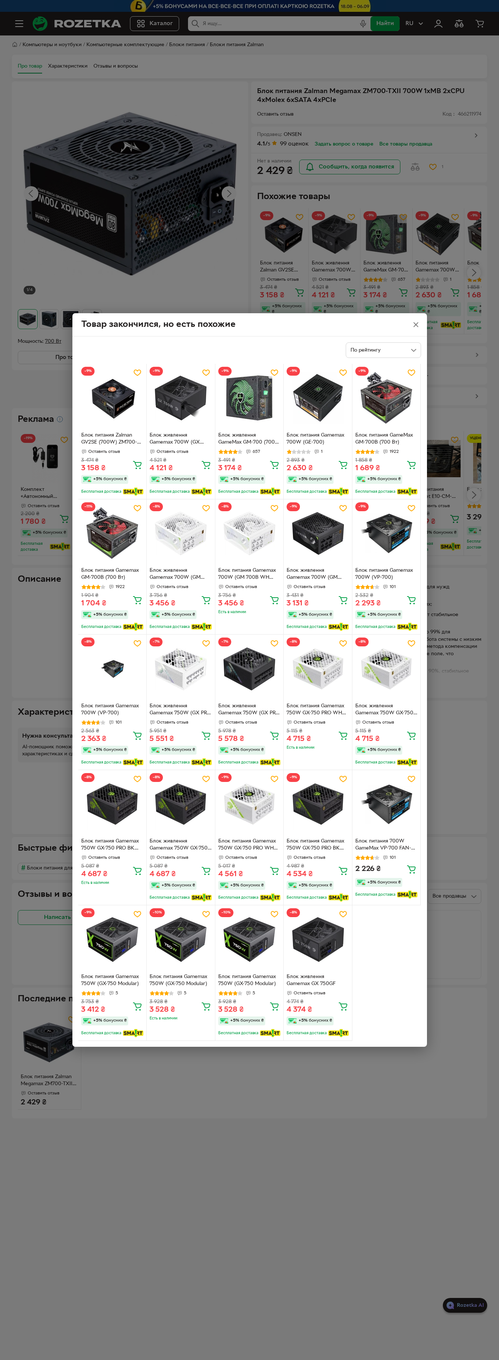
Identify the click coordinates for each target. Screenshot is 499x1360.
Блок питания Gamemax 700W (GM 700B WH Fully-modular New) (247, 574)
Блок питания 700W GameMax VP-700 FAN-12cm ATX (383, 845)
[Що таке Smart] (133, 491)
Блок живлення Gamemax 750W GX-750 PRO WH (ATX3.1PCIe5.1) (384, 710)
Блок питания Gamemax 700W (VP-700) (384, 574)
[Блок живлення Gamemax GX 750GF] (318, 939)
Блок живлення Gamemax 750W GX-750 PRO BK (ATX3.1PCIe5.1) (179, 845)
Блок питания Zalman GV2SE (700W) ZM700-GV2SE (109, 439)
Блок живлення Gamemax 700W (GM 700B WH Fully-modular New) (178, 574)
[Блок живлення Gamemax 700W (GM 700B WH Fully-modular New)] (181, 533)
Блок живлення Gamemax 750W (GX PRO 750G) (249, 710)
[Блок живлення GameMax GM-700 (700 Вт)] (249, 398)
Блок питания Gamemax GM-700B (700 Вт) (110, 574)
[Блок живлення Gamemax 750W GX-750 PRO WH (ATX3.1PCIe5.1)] (386, 669)
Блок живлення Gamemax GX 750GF (311, 980)
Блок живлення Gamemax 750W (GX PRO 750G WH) (180, 710)
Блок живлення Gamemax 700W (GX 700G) (175, 439)
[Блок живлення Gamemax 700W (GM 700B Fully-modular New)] (318, 533)
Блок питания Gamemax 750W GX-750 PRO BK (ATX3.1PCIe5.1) (110, 845)
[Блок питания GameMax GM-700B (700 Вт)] (386, 398)
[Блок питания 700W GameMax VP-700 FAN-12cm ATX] (386, 804)
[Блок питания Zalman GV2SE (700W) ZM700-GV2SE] (112, 398)
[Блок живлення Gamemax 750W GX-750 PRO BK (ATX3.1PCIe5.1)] (181, 804)
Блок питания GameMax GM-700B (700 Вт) (384, 439)
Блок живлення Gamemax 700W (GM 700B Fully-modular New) (317, 574)
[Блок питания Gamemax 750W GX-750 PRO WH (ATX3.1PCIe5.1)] (318, 669)
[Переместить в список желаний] (137, 373)
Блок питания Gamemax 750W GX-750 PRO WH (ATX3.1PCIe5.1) (315, 710)
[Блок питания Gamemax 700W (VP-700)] (386, 533)
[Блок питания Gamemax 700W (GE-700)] (318, 398)
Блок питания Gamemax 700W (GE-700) (315, 439)
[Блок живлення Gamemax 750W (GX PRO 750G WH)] (181, 669)
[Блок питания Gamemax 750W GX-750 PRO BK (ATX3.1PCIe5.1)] (112, 804)
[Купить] (137, 465)
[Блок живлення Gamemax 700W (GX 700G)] (181, 398)
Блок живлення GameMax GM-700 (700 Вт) (246, 439)
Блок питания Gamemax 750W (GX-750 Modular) (110, 980)
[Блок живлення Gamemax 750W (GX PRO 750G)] (249, 669)
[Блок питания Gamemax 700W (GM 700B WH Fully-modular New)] (249, 533)
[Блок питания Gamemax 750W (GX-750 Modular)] (112, 939)
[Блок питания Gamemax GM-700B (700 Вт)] (112, 533)
